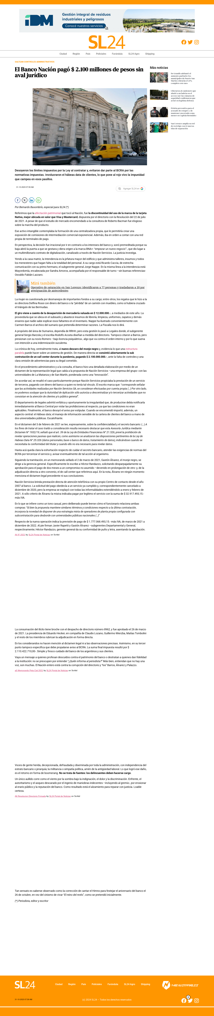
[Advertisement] (81, 941)
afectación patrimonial (48, 213)
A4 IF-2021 (20, 534)
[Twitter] (190, 42)
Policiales (101, 53)
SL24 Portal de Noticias (39, 534)
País (88, 53)
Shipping (149, 53)
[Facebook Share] (17, 200)
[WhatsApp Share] (38, 200)
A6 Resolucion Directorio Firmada (30, 796)
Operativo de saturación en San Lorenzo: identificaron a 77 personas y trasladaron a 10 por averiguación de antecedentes (88, 289)
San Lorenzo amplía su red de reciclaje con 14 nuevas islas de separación (183, 126)
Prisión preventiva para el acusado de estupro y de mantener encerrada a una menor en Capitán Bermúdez (183, 112)
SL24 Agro (133, 53)
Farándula (117, 53)
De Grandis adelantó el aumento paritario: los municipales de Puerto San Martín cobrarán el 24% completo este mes (183, 78)
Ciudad (63, 53)
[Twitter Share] (24, 200)
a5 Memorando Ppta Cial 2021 (29, 670)
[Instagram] (196, 42)
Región (76, 53)
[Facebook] (183, 42)
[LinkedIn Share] (31, 200)
